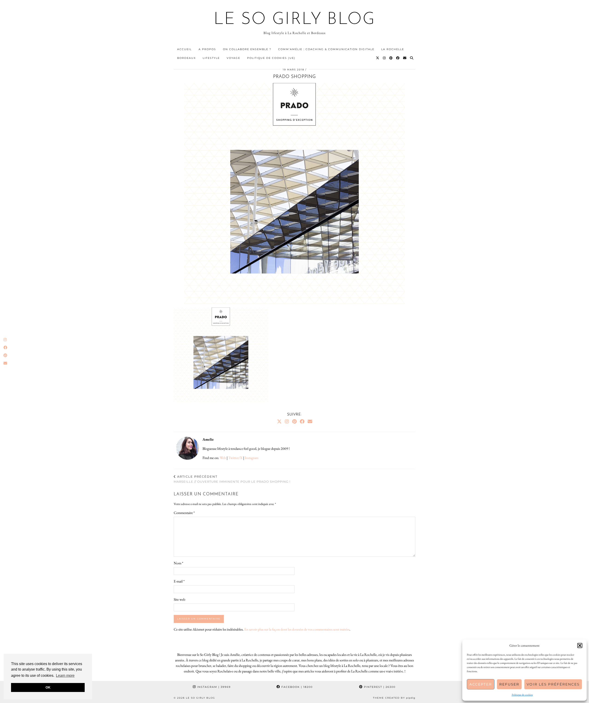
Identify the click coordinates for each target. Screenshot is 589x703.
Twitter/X (235, 457)
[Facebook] (398, 58)
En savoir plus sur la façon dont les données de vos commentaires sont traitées (296, 629)
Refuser (509, 684)
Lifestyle (211, 58)
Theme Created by (394, 697)
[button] (579, 645)
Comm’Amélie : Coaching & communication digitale (326, 49)
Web (223, 457)
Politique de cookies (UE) (271, 58)
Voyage (233, 58)
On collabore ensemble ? (247, 49)
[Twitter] (378, 58)
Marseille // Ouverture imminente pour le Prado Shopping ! (232, 479)
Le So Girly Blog (294, 19)
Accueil (184, 49)
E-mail (179, 581)
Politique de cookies (522, 695)
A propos (207, 49)
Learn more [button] (65, 675)
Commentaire (184, 512)
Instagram (251, 457)
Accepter (480, 684)
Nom (178, 563)
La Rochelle (392, 49)
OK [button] (48, 687)
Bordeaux (186, 58)
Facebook (296, 687)
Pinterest (379, 687)
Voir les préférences (553, 684)
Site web (179, 599)
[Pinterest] (391, 58)
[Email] (405, 58)
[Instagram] (384, 58)
